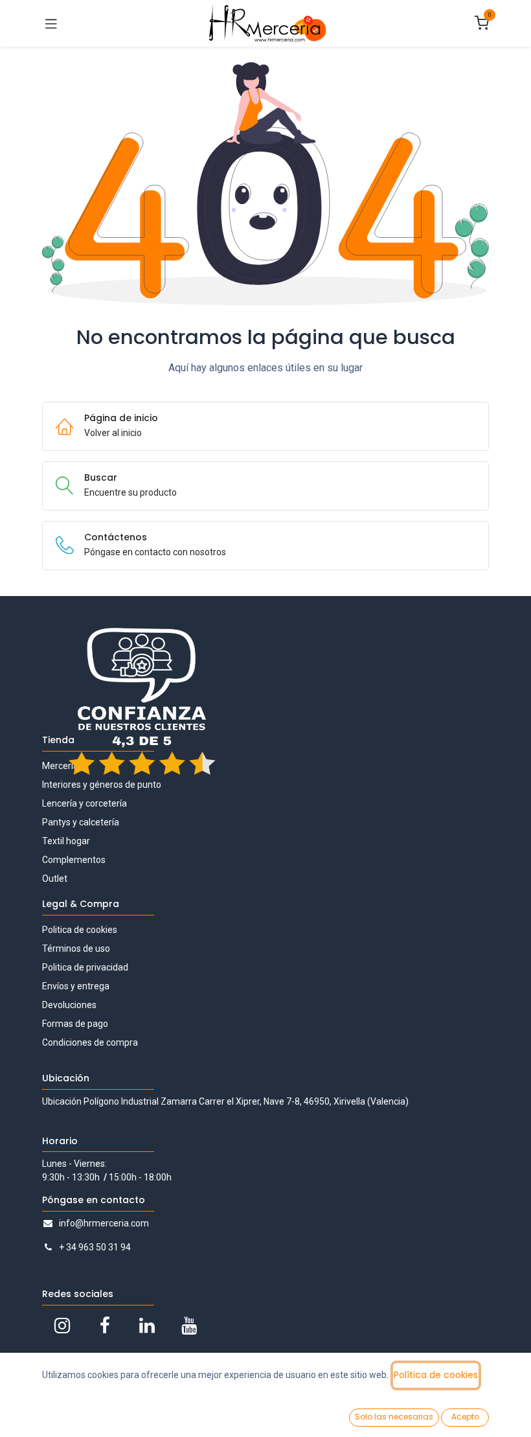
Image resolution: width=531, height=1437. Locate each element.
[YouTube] (189, 1325)
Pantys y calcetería (80, 822)
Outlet (54, 878)
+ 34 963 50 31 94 (95, 1247)
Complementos (74, 860)
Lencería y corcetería (84, 803)
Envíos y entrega (75, 986)
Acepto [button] (465, 1416)
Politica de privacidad (85, 967)
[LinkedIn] (147, 1325)
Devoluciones (69, 1005)
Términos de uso (76, 948)
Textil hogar (66, 841)
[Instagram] (62, 1325)
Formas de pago (75, 1023)
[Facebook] (105, 1325)
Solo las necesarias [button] (394, 1416)
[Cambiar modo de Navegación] (51, 23)
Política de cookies (436, 1374)
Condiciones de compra (90, 1042)
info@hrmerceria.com (104, 1223)
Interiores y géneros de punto (101, 784)
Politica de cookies (79, 930)
